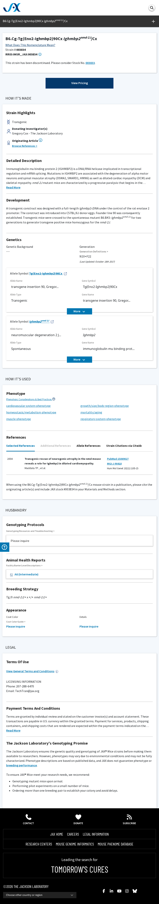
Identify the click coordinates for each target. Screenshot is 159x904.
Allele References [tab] (88, 446)
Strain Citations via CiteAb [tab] (124, 446)
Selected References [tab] (20, 446)
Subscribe (129, 823)
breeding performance (21, 765)
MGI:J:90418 (114, 463)
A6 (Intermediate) (26, 574)
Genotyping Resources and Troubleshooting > (30, 530)
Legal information (96, 834)
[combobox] (39, 895)
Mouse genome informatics (75, 844)
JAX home (56, 834)
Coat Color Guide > (15, 621)
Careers (73, 834)
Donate (78, 823)
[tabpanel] (79, 465)
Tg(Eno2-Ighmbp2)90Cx (45, 273)
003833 (90, 63)
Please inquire (15, 626)
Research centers (39, 844)
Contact (28, 823)
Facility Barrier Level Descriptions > (24, 565)
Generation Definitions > (94, 251)
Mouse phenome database (115, 844)
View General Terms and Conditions (30, 671)
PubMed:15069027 (118, 459)
